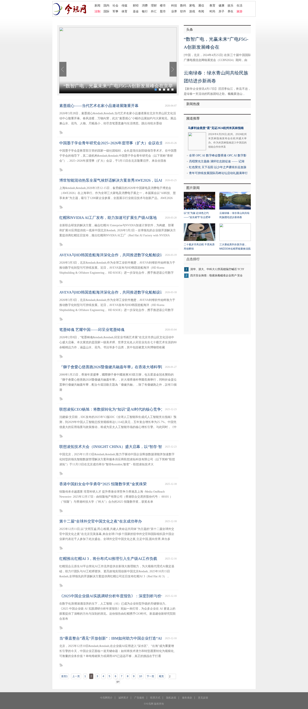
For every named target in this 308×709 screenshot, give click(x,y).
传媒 (124, 5)
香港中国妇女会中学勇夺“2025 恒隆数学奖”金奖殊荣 (103, 484)
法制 (97, 11)
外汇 (154, 11)
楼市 (163, 5)
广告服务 (139, 697)
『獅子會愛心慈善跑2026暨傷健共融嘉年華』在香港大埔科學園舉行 (115, 367)
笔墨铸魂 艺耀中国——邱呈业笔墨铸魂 (91, 330)
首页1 (64, 676)
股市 (163, 11)
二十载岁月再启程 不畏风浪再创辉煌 (199, 246)
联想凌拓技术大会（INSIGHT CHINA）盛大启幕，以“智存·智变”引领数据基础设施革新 (132, 447)
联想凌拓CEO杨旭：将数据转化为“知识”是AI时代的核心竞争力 (112, 409)
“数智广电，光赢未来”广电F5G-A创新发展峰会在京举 (118, 85)
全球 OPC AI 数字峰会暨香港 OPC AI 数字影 (217, 155)
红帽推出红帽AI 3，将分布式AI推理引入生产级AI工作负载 (108, 559)
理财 (154, 5)
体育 (124, 11)
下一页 (150, 676)
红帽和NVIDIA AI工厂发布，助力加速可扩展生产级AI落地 (108, 218)
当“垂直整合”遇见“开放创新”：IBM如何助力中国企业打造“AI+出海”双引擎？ (123, 638)
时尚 (212, 11)
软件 (183, 11)
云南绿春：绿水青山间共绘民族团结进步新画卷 (234, 215)
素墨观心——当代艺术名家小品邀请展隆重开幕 (98, 106)
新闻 (97, 5)
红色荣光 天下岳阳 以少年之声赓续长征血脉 (217, 167)
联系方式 (155, 697)
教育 (212, 5)
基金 (136, 11)
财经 (136, 5)
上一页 (76, 676)
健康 (221, 5)
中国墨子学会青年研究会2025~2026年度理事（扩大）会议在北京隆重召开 (120, 143)
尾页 (161, 676)
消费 (145, 5)
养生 (230, 11)
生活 (239, 5)
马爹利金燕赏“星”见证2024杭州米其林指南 (216, 128)
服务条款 (187, 697)
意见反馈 (203, 697)
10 (140, 676)
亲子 (221, 11)
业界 (174, 11)
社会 (115, 5)
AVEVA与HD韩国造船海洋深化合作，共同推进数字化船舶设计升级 (115, 255)
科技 (174, 5)
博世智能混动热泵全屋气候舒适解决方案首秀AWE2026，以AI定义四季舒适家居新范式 (131, 180)
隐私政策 (171, 697)
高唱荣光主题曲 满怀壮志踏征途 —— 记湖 (216, 161)
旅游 (239, 11)
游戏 (192, 11)
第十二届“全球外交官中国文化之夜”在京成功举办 (100, 521)
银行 (145, 11)
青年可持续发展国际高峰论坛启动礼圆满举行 (218, 173)
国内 (106, 5)
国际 (106, 11)
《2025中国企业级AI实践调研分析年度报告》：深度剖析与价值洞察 (116, 596)
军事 (115, 11)
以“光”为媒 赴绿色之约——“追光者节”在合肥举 (197, 215)
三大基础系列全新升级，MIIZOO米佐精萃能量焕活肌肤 (235, 247)
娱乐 (230, 5)
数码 (183, 5)
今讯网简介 (106, 697)
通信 (201, 5)
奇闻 (201, 11)
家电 (192, 5)
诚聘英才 (123, 697)
